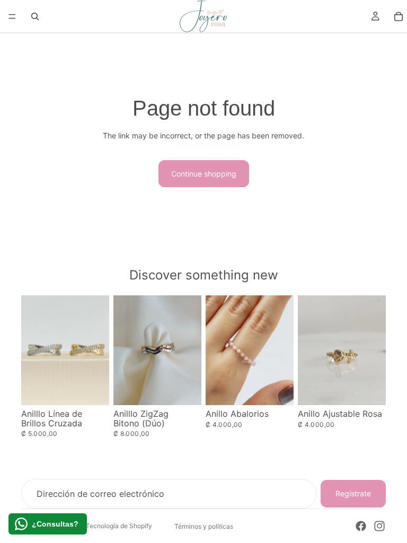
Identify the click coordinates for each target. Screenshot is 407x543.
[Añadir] (369, 388)
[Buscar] (35, 16)
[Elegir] (92, 388)
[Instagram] (379, 526)
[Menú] (12, 16)
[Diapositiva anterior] (217, 350)
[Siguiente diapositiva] (282, 350)
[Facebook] (361, 526)
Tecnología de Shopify (119, 526)
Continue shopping (203, 173)
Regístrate (353, 493)
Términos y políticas (203, 526)
